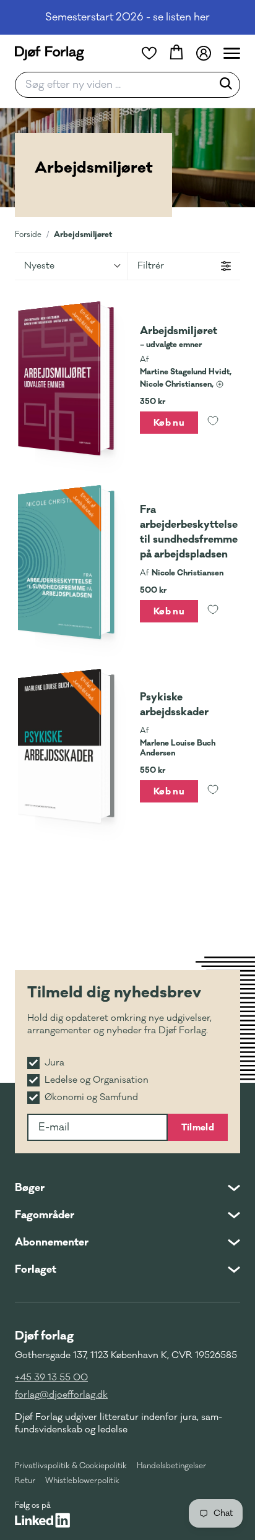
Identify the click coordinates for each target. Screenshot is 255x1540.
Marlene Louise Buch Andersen (177, 748)
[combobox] (117, 84)
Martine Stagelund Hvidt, (185, 372)
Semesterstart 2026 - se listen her (127, 17)
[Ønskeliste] (149, 53)
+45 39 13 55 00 (51, 1377)
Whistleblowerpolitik (82, 1481)
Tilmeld (197, 1127)
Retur (25, 1481)
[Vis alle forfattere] (219, 384)
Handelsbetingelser (171, 1466)
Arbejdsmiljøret (83, 234)
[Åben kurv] (176, 53)
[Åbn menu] (231, 53)
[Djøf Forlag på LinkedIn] (42, 1520)
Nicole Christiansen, (177, 384)
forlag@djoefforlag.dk (61, 1395)
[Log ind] (203, 53)
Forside (28, 234)
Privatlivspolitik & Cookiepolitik (71, 1466)
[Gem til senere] (213, 422)
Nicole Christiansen (187, 573)
